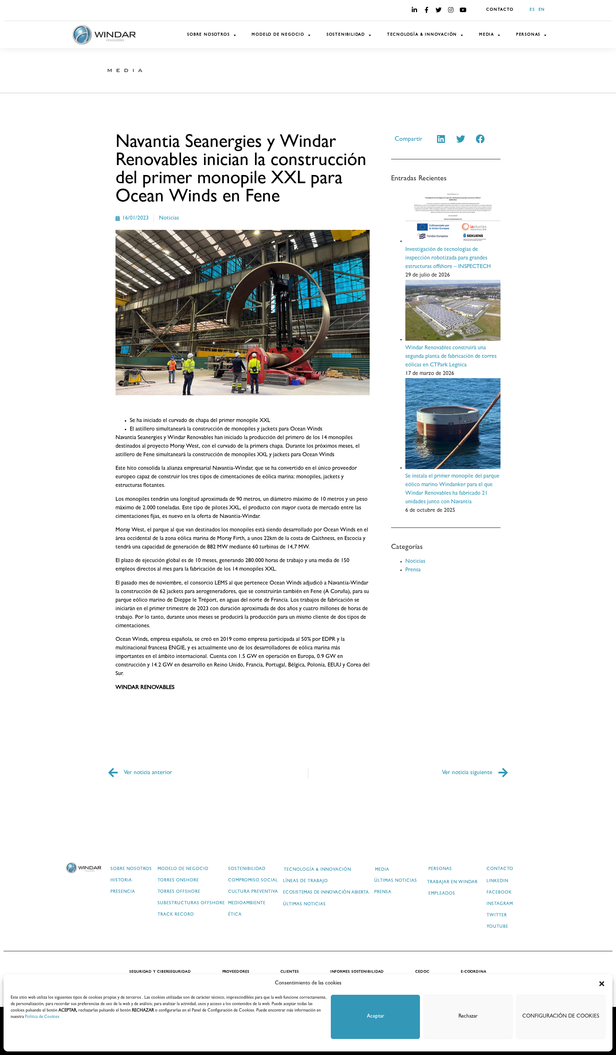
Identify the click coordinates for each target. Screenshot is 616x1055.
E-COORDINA (474, 972)
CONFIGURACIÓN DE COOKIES (560, 1016)
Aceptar (375, 1016)
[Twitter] (438, 10)
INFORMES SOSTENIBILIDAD (357, 972)
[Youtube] (463, 10)
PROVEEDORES (236, 972)
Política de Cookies (42, 1017)
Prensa (413, 570)
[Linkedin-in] (414, 10)
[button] (601, 983)
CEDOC (422, 972)
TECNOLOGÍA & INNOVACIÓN (422, 35)
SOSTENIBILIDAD (346, 35)
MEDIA (486, 35)
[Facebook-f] (426, 10)
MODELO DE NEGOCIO (278, 35)
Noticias (169, 218)
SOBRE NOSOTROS (208, 35)
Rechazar (468, 1016)
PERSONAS (528, 35)
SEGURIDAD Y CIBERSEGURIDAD (160, 972)
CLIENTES (290, 972)
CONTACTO (499, 10)
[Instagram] (451, 10)
